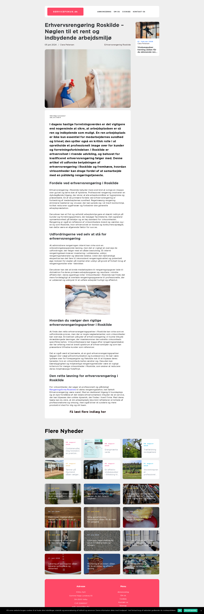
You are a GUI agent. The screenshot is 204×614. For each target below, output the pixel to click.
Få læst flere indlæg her (88, 412)
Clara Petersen (67, 45)
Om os (117, 12)
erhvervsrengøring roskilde (117, 45)
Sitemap (123, 606)
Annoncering (104, 12)
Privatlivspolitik (190, 610)
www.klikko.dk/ (83, 607)
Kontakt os (139, 12)
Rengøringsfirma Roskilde (62, 389)
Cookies (126, 12)
